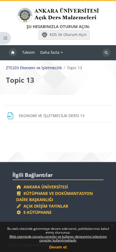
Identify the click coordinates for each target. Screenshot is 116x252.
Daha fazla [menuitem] (49, 52)
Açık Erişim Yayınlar (45, 206)
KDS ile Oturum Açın (68, 34)
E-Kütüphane (36, 212)
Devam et (58, 247)
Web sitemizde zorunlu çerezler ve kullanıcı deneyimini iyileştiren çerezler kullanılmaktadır (58, 238)
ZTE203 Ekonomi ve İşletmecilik (34, 67)
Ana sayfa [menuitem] (12, 52)
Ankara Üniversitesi (44, 187)
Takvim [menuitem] (28, 52)
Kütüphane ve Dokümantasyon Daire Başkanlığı (54, 197)
